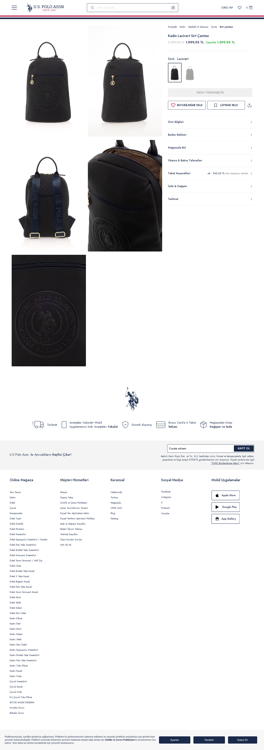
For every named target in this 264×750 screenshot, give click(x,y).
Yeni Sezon (15, 492)
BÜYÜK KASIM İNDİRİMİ (22, 702)
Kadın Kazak (16, 671)
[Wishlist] (239, 7)
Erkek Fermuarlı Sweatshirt (23, 555)
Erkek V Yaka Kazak (19, 576)
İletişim (63, 492)
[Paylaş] (249, 105)
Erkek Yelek (15, 602)
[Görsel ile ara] (173, 7)
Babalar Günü (17, 713)
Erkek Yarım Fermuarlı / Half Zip (26, 560)
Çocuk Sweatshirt (18, 681)
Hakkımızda (116, 492)
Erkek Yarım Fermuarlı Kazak (24, 592)
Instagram (166, 497)
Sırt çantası (226, 27)
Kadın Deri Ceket (18, 644)
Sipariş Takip (66, 497)
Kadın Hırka (16, 676)
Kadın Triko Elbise (19, 665)
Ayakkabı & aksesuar (198, 27)
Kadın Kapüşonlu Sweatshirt (24, 650)
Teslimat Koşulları (69, 534)
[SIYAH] (190, 72)
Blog (113, 513)
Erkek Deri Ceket (18, 613)
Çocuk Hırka (16, 692)
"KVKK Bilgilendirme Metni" (225, 463)
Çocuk (13, 508)
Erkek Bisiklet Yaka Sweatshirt (24, 550)
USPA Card (116, 508)
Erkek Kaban (16, 608)
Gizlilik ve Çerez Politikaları (73, 503)
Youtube (165, 513)
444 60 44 (65, 545)
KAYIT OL (244, 448)
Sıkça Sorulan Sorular (71, 539)
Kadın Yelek (15, 639)
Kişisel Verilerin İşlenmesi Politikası (77, 518)
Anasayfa (172, 27)
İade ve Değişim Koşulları (73, 524)
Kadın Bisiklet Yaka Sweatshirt (24, 655)
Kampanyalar (16, 513)
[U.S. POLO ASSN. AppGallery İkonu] (233, 519)
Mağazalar (116, 503)
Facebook (165, 492)
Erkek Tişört (15, 518)
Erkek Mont (15, 597)
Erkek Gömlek (16, 524)
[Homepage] (46, 7)
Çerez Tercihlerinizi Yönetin (74, 508)
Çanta (214, 27)
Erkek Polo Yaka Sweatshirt (23, 545)
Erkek (12, 503)
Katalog (114, 518)
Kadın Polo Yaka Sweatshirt (23, 660)
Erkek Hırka (15, 566)
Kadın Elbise (16, 618)
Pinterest (165, 508)
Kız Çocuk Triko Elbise (21, 697)
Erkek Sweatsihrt (18, 534)
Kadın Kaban (16, 634)
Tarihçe (114, 497)
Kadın (182, 27)
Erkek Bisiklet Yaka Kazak (22, 571)
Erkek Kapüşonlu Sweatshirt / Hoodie (28, 539)
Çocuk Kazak (16, 686)
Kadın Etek (15, 623)
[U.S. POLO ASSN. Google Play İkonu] (233, 507)
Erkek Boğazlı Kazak (20, 581)
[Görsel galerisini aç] (49, 81)
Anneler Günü (17, 708)
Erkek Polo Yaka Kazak (21, 587)
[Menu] (14, 7)
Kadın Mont (15, 629)
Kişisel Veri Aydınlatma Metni (74, 513)
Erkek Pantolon (17, 529)
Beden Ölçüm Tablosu (71, 529)
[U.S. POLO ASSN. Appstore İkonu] (233, 495)
